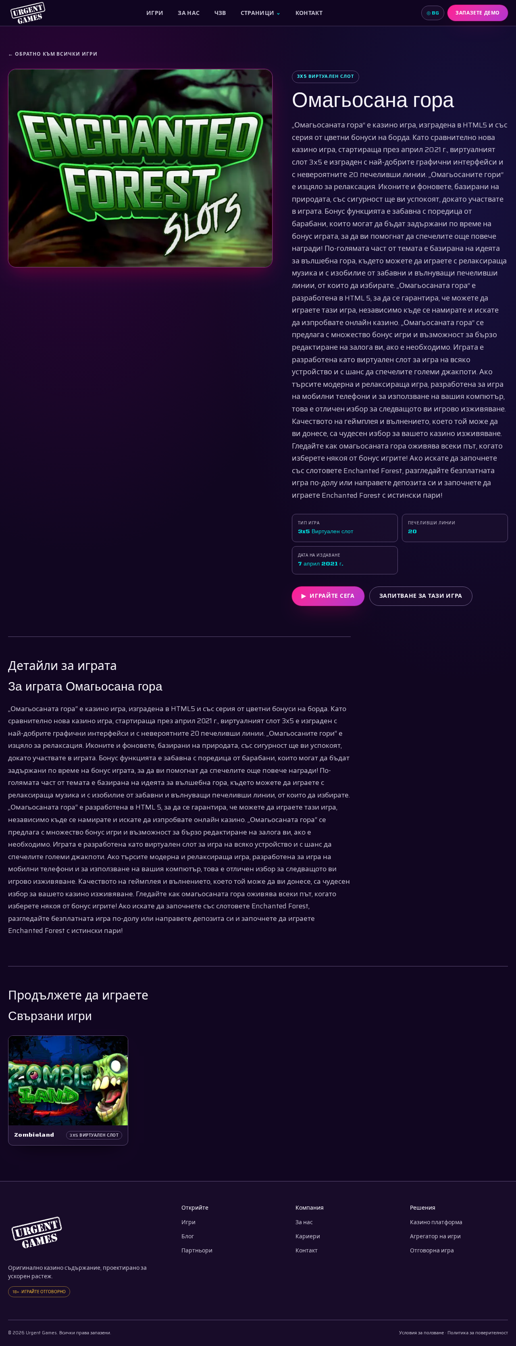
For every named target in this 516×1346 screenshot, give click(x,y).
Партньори (196, 1250)
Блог (187, 1236)
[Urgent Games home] (28, 13)
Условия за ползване (421, 1332)
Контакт (308, 12)
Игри (154, 12)
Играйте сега (328, 595)
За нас (189, 12)
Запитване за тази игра (420, 595)
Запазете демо (478, 13)
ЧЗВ (220, 12)
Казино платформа (436, 1222)
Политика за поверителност (477, 1332)
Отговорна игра (432, 1250)
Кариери (307, 1236)
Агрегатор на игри (435, 1236)
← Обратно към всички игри (53, 54)
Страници (261, 12)
